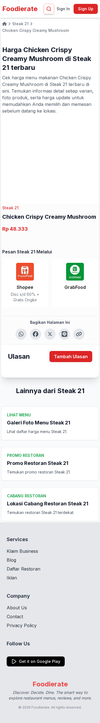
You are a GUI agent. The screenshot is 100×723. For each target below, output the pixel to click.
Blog (11, 560)
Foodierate (20, 9)
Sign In (63, 8)
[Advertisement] (50, 156)
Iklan (12, 578)
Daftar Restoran (23, 569)
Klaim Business (22, 551)
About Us (17, 607)
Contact (15, 616)
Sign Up (85, 8)
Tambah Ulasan (71, 356)
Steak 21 (10, 207)
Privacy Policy (22, 625)
